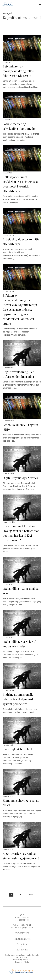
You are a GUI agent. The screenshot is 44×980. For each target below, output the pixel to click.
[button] (40, 4)
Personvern (22, 949)
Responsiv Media (22, 962)
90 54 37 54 (26, 925)
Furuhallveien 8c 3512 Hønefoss (22, 918)
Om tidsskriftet (22, 938)
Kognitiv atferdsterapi (16, 38)
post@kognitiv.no (25, 927)
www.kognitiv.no (22, 933)
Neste (31, 894)
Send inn (22, 944)
